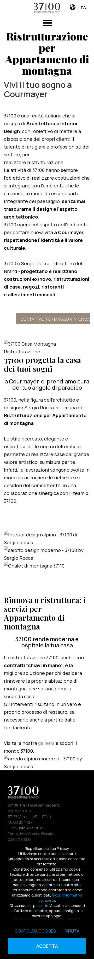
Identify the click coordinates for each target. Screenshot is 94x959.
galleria (47, 743)
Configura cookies (35, 931)
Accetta (47, 946)
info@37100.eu (32, 827)
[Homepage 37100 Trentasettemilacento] (47, 8)
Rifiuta (72, 931)
